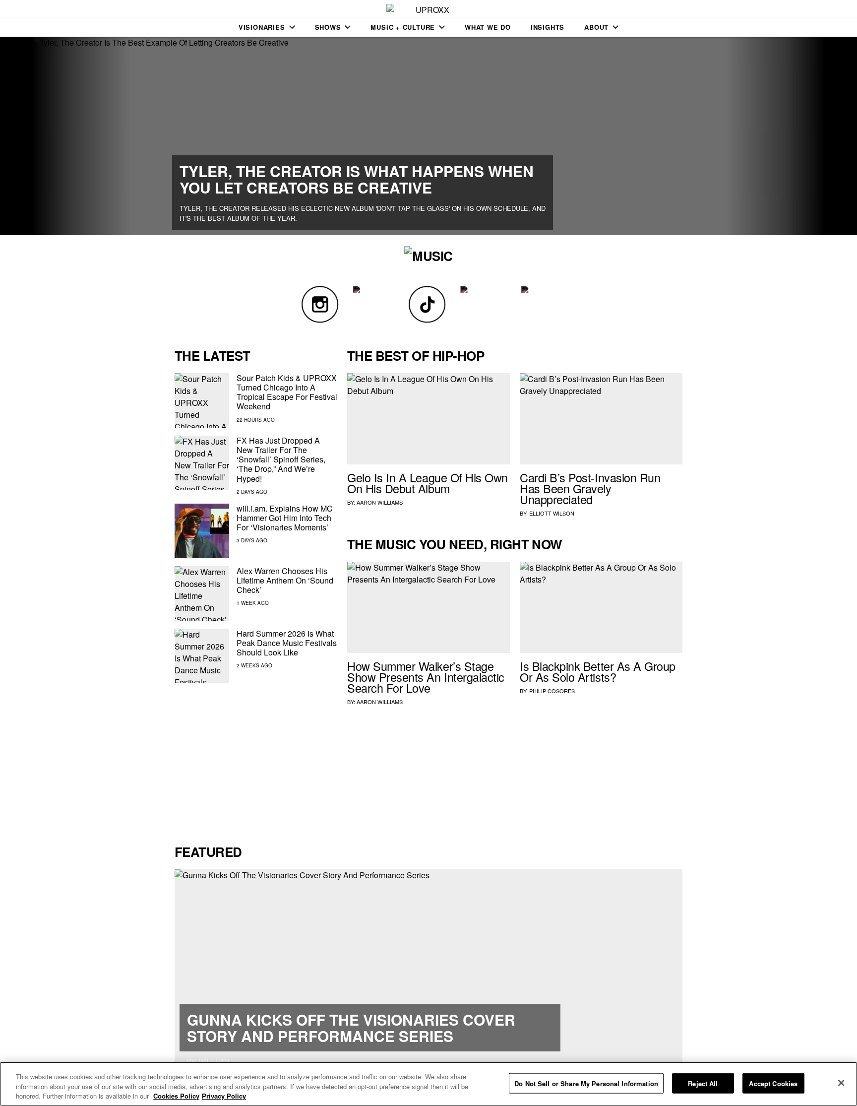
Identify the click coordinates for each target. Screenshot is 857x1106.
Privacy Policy (224, 1096)
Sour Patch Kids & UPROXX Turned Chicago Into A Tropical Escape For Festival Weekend (287, 392)
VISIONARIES (262, 27)
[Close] (841, 1083)
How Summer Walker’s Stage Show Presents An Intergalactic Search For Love (425, 676)
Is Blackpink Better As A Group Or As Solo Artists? (597, 671)
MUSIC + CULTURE (402, 27)
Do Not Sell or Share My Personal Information (586, 1083)
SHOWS (328, 27)
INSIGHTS (547, 27)
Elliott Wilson (551, 513)
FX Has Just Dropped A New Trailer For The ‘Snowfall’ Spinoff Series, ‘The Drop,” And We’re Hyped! (281, 459)
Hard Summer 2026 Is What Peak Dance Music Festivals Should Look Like (287, 643)
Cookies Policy (176, 1096)
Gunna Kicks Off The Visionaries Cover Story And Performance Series (351, 1027)
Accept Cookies (773, 1083)
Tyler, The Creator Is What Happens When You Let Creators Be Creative (357, 179)
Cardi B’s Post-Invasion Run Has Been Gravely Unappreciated (590, 488)
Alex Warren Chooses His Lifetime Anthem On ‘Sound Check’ (285, 580)
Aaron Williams (380, 502)
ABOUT (596, 27)
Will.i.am (214, 1061)
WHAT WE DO (488, 27)
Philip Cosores (552, 691)
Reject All (703, 1083)
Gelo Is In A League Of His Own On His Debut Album (427, 483)
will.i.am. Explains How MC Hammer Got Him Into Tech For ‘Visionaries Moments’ (285, 518)
